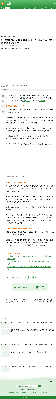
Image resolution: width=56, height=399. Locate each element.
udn (2, 36)
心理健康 (42, 101)
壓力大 (15, 95)
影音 (30, 8)
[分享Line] (3, 101)
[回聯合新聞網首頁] (2, 3)
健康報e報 (20, 386)
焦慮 (23, 101)
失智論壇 (14, 8)
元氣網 (5, 36)
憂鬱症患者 (19, 277)
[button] (54, 8)
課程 (35, 8)
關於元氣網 (11, 392)
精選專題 (24, 392)
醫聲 (51, 8)
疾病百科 (29, 392)
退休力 (41, 8)
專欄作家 (45, 392)
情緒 (28, 101)
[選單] (54, 3)
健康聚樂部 (17, 392)
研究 (24, 109)
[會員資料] (52, 3)
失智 (46, 8)
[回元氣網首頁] (7, 3)
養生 (7, 8)
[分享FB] (3, 96)
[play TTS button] (7, 90)
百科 (25, 8)
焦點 (2, 8)
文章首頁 (40, 392)
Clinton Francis (25, 188)
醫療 (20, 8)
